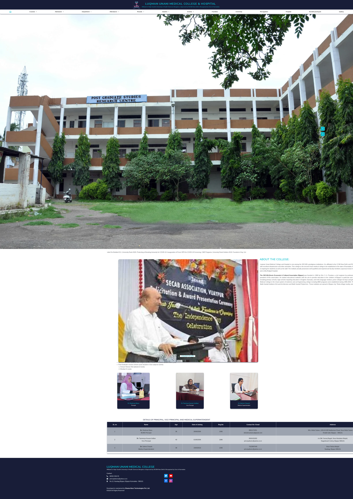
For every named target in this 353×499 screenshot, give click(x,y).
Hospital (288, 11)
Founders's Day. (169, 252)
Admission (58, 11)
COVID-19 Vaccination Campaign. (222, 252)
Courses (32, 11)
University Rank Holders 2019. (154, 252)
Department (86, 11)
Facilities (215, 11)
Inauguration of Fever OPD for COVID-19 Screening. (116, 252)
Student (164, 11)
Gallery (341, 11)
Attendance (113, 11)
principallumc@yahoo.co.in (118, 479)
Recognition (264, 11)
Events (189, 11)
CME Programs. (138, 252)
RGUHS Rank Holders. (203, 252)
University (239, 11)
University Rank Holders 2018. (185, 252)
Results (139, 11)
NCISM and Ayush (315, 11)
